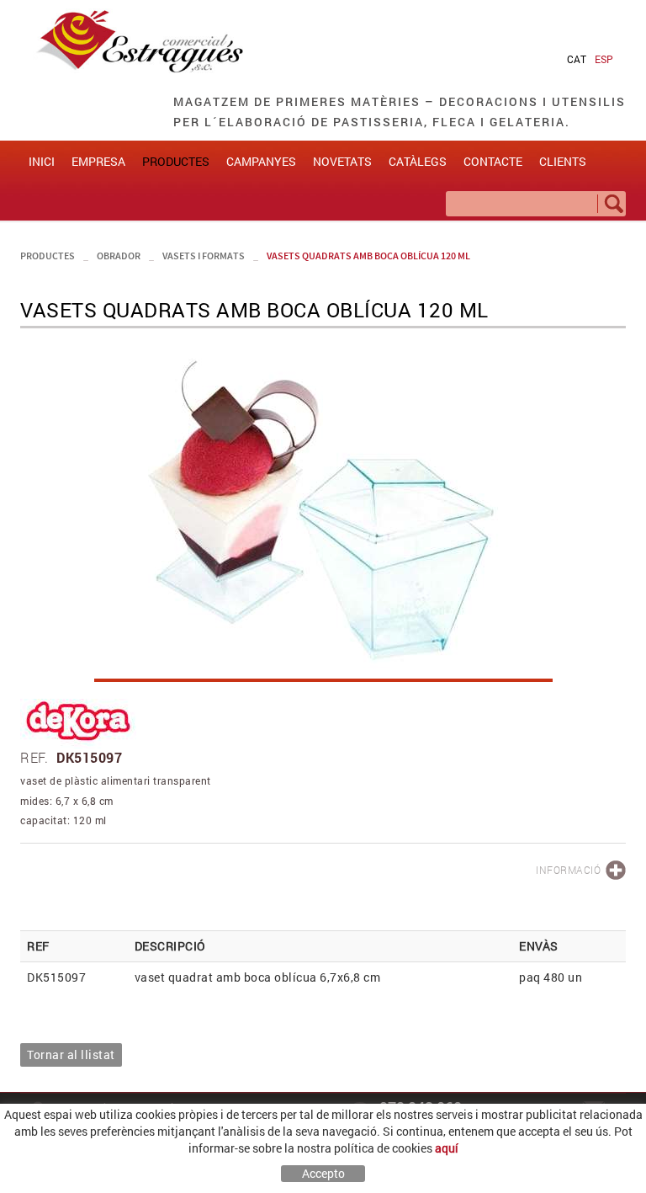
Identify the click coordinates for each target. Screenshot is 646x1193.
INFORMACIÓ (568, 869)
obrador (118, 255)
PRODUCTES (47, 255)
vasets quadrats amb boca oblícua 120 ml (368, 255)
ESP (604, 59)
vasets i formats (203, 255)
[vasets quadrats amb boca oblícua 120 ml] (323, 513)
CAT (576, 59)
